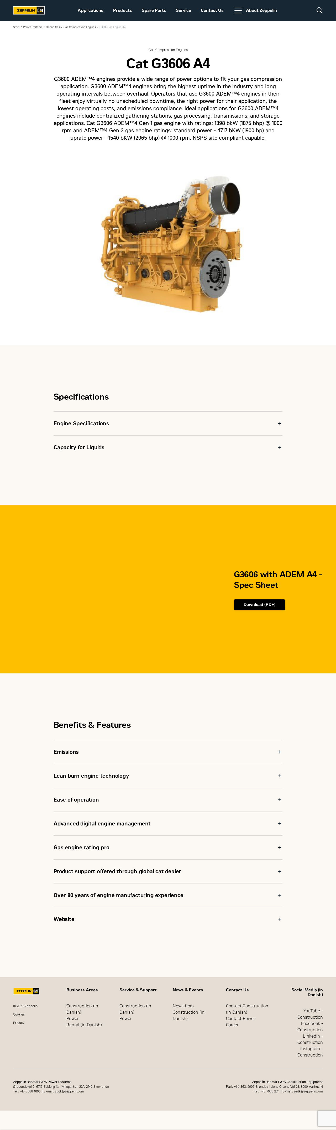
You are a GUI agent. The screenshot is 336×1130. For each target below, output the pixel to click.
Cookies (19, 1014)
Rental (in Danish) (84, 1024)
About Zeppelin (261, 10)
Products (122, 10)
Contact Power (240, 1018)
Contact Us (212, 10)
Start (16, 27)
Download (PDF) (259, 604)
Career (232, 1024)
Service (183, 10)
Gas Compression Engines (80, 27)
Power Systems (32, 27)
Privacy (18, 1023)
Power (72, 1018)
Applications (90, 10)
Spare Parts (154, 10)
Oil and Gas (53, 27)
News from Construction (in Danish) (188, 1012)
